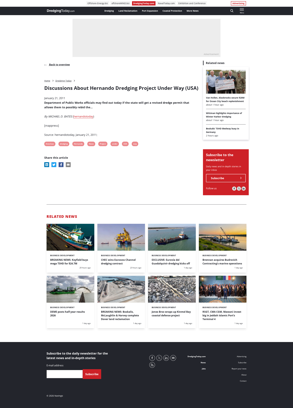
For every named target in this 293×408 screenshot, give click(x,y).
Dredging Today (63, 80)
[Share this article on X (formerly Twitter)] (53, 164)
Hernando (78, 144)
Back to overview (59, 64)
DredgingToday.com (143, 3)
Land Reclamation (127, 10)
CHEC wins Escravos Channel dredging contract (118, 261)
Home (47, 80)
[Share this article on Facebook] (61, 164)
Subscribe (217, 178)
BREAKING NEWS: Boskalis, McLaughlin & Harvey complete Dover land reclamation (120, 315)
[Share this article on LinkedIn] (46, 164)
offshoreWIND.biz (121, 3)
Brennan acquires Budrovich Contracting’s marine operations (222, 261)
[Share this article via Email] (68, 164)
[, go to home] (60, 11)
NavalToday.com (166, 3)
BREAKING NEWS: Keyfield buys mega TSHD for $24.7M (69, 261)
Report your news (239, 368)
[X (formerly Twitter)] (239, 189)
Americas (50, 144)
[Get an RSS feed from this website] (152, 365)
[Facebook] (234, 189)
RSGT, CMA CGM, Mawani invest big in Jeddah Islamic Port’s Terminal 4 (222, 315)
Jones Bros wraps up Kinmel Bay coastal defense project (171, 313)
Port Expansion (150, 10)
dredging (64, 144)
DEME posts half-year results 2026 (67, 313)
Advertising (238, 3)
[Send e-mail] (173, 358)
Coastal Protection (172, 10)
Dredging (109, 10)
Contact (243, 381)
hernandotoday (83, 116)
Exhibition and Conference (192, 3)
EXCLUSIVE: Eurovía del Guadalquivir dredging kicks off (171, 261)
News (91, 144)
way (135, 144)
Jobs (204, 368)
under (114, 144)
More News (193, 10)
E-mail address (55, 365)
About (243, 374)
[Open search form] (231, 11)
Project (103, 144)
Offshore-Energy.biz (97, 3)
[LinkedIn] (244, 189)
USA (125, 144)
